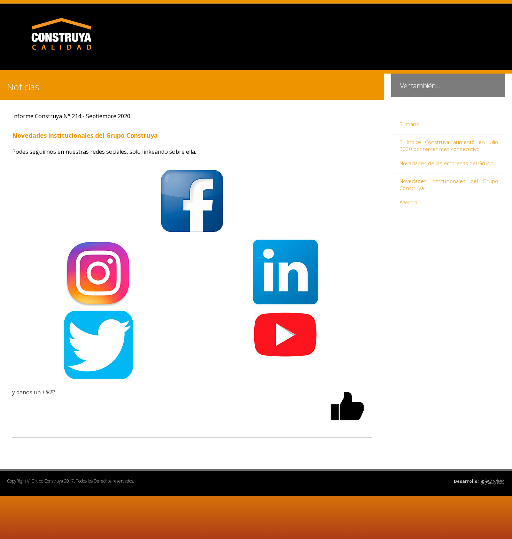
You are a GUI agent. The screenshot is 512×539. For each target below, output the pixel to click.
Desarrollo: (466, 481)
